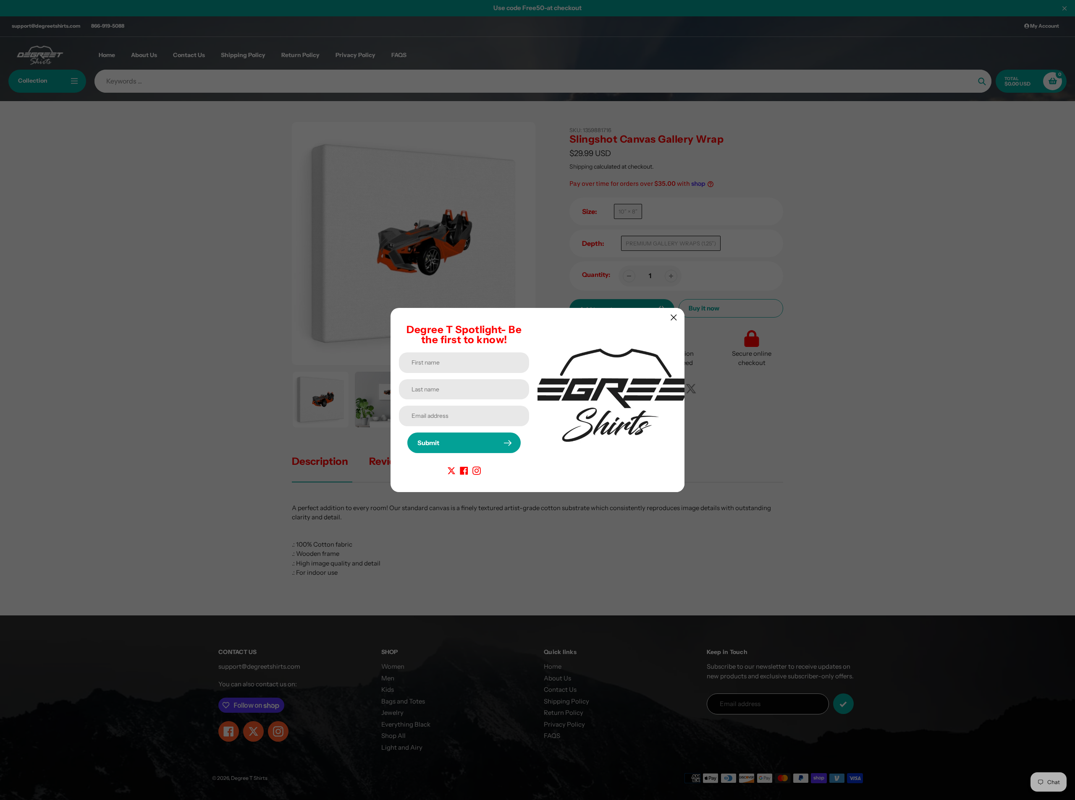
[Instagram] (476, 470)
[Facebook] (464, 470)
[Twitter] (451, 470)
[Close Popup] (674, 317)
